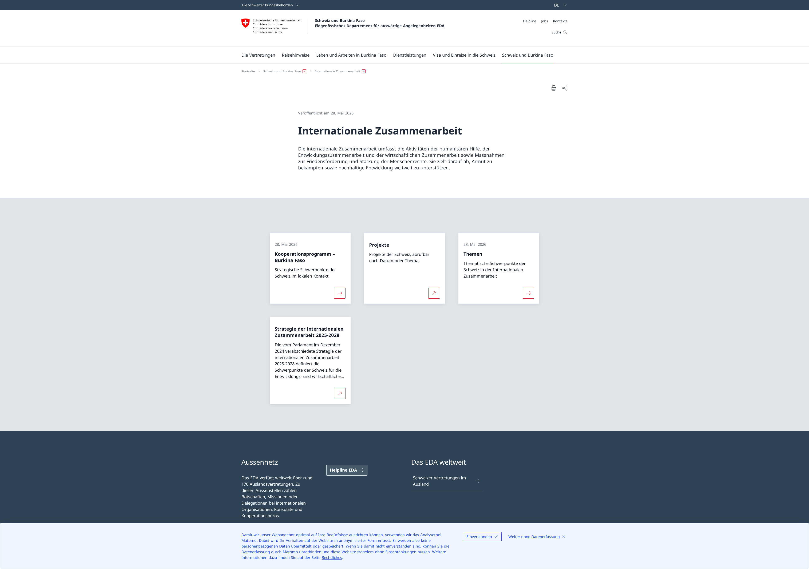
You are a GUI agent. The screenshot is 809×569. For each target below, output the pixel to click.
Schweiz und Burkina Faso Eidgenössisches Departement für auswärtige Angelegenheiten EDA (379, 23)
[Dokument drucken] (553, 87)
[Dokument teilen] (564, 87)
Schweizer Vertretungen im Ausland (439, 481)
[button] (258, 55)
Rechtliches (332, 557)
